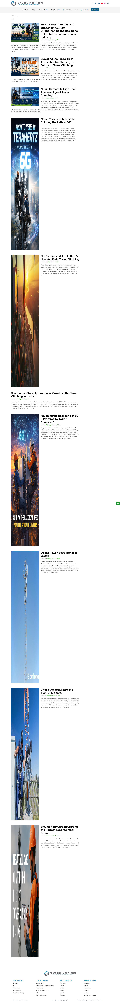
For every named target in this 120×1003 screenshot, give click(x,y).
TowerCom (39, 988)
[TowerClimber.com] (27, 3)
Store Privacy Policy (18, 993)
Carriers (86, 990)
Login (84, 10)
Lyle (37, 993)
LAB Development (41, 995)
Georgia (62, 995)
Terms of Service (17, 990)
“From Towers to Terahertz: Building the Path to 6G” (58, 121)
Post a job (95, 10)
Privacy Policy (16, 988)
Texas (62, 988)
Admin (58, 40)
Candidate (42, 10)
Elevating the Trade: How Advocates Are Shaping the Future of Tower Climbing (58, 62)
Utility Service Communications (45, 985)
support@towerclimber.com (20, 1000)
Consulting (87, 983)
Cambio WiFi (39, 983)
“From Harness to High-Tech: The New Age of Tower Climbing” (59, 92)
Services (86, 993)
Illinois (62, 990)
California (63, 983)
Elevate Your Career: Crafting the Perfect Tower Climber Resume (59, 830)
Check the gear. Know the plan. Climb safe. (57, 691)
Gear (76, 10)
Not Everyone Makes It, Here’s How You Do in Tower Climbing (60, 258)
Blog (33, 10)
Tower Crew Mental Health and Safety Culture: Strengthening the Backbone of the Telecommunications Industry (59, 31)
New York (62, 993)
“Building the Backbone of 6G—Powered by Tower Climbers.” (59, 419)
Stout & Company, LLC (42, 990)
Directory (68, 10)
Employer (54, 10)
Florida (62, 985)
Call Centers (87, 988)
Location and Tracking (90, 995)
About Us (25, 10)
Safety (86, 985)
